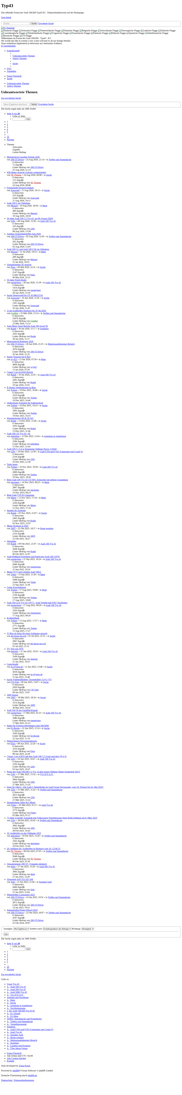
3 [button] (7, 127)
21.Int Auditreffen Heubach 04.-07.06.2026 (26, 311)
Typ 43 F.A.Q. (46, 774)
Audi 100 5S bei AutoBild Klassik (22, 710)
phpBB (16, 1070)
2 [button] (7, 124)
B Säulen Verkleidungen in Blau (21, 387)
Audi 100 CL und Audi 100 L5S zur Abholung (28, 249)
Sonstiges (44, 328)
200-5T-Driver (17, 159)
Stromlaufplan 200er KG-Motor (21, 802)
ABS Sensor (12, 695)
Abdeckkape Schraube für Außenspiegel (25, 403)
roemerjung (16, 282)
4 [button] (7, 129)
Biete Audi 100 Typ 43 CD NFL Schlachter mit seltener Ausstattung (37, 480)
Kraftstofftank (13, 618)
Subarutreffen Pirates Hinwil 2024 (22, 910)
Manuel (14, 205)
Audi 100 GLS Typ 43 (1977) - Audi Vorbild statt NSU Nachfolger (37, 603)
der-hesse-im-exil (18, 636)
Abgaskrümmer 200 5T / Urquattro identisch (27, 864)
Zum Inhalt (6, 17)
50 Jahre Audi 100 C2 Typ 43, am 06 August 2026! (30, 218)
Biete (45, 205)
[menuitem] (24, 56)
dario (13, 866)
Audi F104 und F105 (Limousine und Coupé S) (61, 451)
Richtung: (76, 929)
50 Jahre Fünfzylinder (16, 280)
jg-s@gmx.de (17, 667)
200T (13, 528)
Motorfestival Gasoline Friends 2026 (23, 157)
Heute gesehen (46, 528)
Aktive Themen (14, 86)
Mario (13, 497)
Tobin (13, 574)
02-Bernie (15, 728)
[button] (13, 113)
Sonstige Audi (45, 882)
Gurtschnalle (12, 664)
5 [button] (7, 132)
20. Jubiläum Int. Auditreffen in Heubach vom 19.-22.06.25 (33, 848)
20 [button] (8, 137)
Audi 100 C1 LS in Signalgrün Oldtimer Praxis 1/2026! (32, 449)
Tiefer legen (12, 464)
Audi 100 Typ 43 (48, 221)
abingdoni (15, 836)
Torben (14, 390)
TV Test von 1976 (15, 649)
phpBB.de (32, 1075)
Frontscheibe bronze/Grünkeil (20, 188)
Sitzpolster (11, 541)
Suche (49, 175)
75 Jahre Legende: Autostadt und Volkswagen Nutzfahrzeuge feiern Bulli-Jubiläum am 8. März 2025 (52, 818)
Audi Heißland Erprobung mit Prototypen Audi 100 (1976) (33, 556)
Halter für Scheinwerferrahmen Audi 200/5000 (28, 725)
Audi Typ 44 (47, 805)
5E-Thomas (16, 175)
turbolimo (15, 436)
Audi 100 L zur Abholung (18, 203)
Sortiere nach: (36, 929)
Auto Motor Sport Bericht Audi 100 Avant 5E (27, 326)
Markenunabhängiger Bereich (61, 344)
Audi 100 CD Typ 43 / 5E (18, 433)
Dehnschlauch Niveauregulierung (22, 741)
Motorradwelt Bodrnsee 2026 (20, 341)
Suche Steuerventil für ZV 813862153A (25, 295)
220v (13, 221)
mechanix (15, 482)
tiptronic (14, 651)
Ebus (13, 267)
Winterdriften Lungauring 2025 (21, 895)
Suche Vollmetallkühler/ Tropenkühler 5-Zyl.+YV (29, 679)
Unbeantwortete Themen (18, 83)
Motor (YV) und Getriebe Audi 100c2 (24, 572)
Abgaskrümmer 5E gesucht (19, 264)
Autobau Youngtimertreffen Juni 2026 (24, 234)
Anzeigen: (8, 929)
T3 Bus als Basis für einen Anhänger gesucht (27, 633)
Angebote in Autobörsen (55, 436)
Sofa (13, 882)
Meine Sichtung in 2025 (17, 526)
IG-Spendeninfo (8, 46)
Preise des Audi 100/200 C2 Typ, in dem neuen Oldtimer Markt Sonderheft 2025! (43, 772)
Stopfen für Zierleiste (16, 510)
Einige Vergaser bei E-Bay (19, 357)
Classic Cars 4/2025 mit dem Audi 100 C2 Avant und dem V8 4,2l (36, 756)
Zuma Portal (24, 1066)
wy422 (14, 359)
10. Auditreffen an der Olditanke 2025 (24, 833)
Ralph (13, 328)
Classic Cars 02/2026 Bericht (20, 372)
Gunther (14, 313)
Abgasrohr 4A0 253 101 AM (20, 879)
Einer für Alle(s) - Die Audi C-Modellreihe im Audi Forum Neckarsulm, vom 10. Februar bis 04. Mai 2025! (55, 787)
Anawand (15, 190)
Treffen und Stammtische (60, 159)
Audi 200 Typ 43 (48, 375)
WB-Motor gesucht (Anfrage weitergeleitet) (26, 172)
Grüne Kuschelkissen (16, 587)
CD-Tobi (15, 682)
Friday (14, 805)
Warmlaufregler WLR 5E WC (20, 418)
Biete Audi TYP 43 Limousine (20, 495)
